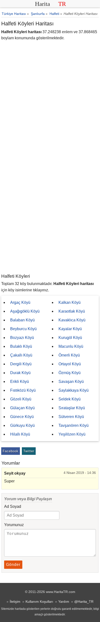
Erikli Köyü (19, 381)
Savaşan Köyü (71, 381)
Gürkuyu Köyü (22, 425)
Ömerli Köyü (69, 355)
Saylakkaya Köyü (73, 390)
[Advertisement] (50, 220)
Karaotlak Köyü (71, 311)
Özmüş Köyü (69, 373)
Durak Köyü (20, 373)
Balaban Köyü (22, 320)
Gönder (13, 564)
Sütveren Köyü (71, 417)
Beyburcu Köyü (23, 329)
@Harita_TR (83, 601)
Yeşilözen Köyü (71, 434)
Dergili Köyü (21, 364)
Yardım (63, 601)
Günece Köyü (22, 417)
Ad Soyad (12, 506)
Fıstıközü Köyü (23, 390)
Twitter (28, 451)
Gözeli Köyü (20, 399)
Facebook (10, 451)
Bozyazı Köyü (22, 338)
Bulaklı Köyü (21, 346)
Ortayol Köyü (69, 364)
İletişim (15, 601)
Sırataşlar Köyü (71, 408)
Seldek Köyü (69, 399)
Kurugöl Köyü (70, 338)
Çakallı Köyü (21, 355)
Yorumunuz (14, 525)
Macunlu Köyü (70, 346)
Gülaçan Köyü (22, 408)
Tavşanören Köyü (73, 425)
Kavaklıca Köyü (71, 320)
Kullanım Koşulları (39, 601)
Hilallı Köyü (20, 434)
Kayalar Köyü (70, 329)
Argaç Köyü (20, 302)
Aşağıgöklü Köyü (25, 311)
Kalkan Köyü (69, 302)
